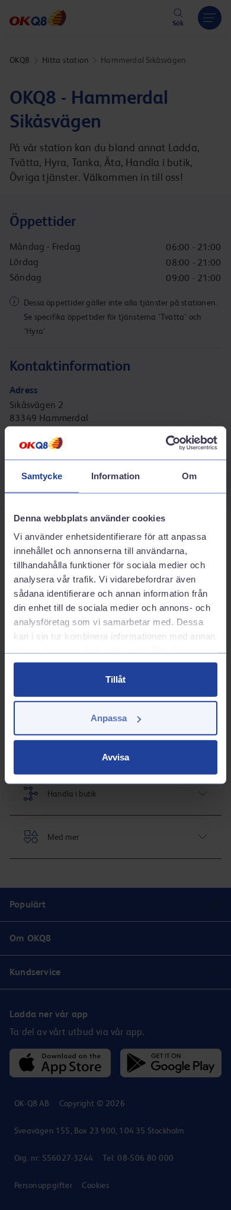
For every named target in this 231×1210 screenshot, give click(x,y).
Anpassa (109, 718)
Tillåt (115, 679)
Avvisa (115, 757)
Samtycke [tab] (41, 475)
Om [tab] (189, 475)
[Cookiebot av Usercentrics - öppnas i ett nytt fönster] (166, 443)
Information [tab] (115, 475)
